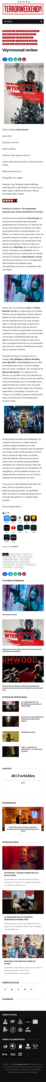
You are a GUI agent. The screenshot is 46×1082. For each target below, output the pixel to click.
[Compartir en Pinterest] (24, 59)
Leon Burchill (9, 40)
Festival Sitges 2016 (28, 34)
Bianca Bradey (9, 31)
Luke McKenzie (22, 40)
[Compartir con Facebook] (4, 59)
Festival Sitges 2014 (11, 34)
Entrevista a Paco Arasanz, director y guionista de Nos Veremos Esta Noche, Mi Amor (23, 829)
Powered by (6, 546)
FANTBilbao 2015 (32, 31)
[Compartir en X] (10, 59)
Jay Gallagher (9, 37)
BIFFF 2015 (20, 31)
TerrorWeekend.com (21, 1064)
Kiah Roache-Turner (24, 37)
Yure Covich (31, 44)
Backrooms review (28, 732)
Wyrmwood (20, 44)
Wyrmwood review (9, 614)
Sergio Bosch (8, 44)
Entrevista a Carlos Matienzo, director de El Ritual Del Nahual (32, 719)
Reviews (33, 40)
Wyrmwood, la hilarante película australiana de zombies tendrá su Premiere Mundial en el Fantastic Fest (22, 688)
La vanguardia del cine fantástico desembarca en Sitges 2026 (31, 704)
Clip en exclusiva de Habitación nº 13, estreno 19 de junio (31, 749)
